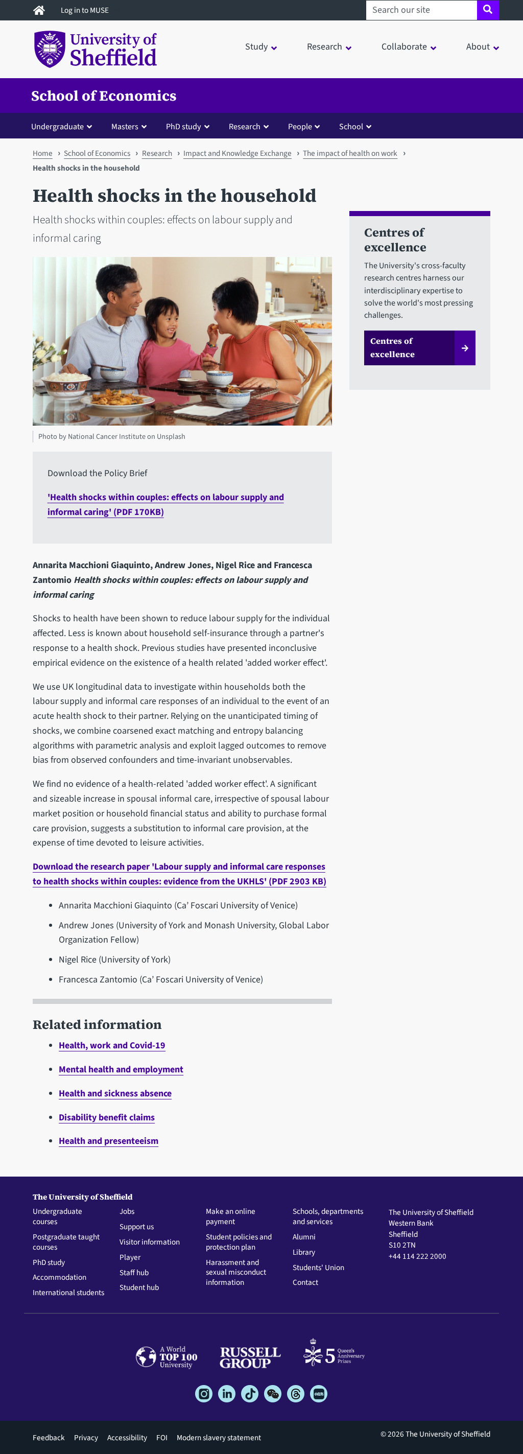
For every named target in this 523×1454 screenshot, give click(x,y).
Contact (305, 1283)
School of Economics (104, 95)
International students (68, 1293)
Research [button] (324, 46)
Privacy (86, 1437)
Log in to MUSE (85, 10)
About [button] (478, 46)
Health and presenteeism (108, 1141)
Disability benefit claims (107, 1117)
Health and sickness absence (115, 1093)
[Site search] (488, 10)
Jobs (127, 1212)
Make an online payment (230, 1217)
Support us (137, 1227)
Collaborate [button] (404, 46)
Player (130, 1258)
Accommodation (59, 1278)
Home (43, 153)
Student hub (139, 1288)
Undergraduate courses (57, 1217)
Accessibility (127, 1437)
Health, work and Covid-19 (112, 1045)
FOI (162, 1437)
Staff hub (134, 1273)
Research (157, 153)
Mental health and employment (121, 1069)
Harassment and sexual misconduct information (236, 1273)
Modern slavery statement (219, 1437)
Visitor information (150, 1242)
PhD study (49, 1263)
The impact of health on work (350, 153)
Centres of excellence (392, 347)
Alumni (304, 1237)
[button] (64, 126)
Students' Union (318, 1268)
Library (304, 1253)
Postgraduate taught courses (66, 1242)
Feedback (49, 1437)
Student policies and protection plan (239, 1242)
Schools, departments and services (328, 1217)
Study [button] (256, 46)
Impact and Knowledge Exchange (237, 153)
